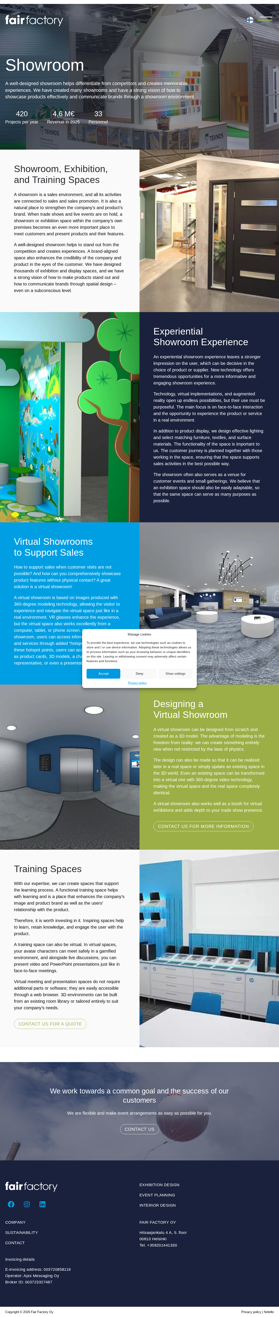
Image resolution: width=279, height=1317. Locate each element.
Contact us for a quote (50, 1023)
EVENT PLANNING (157, 1195)
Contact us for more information (203, 826)
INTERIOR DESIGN (158, 1205)
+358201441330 (162, 1245)
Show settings (175, 673)
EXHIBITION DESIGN (160, 1185)
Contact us (140, 1129)
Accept (104, 673)
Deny (139, 673)
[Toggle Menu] (264, 21)
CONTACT (15, 1243)
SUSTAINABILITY (21, 1232)
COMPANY (15, 1222)
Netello (269, 1312)
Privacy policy (137, 682)
